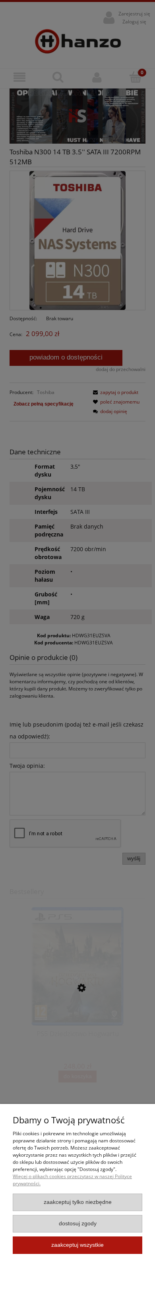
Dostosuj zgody (78, 1224)
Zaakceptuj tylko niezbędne (78, 1202)
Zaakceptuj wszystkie (77, 1245)
